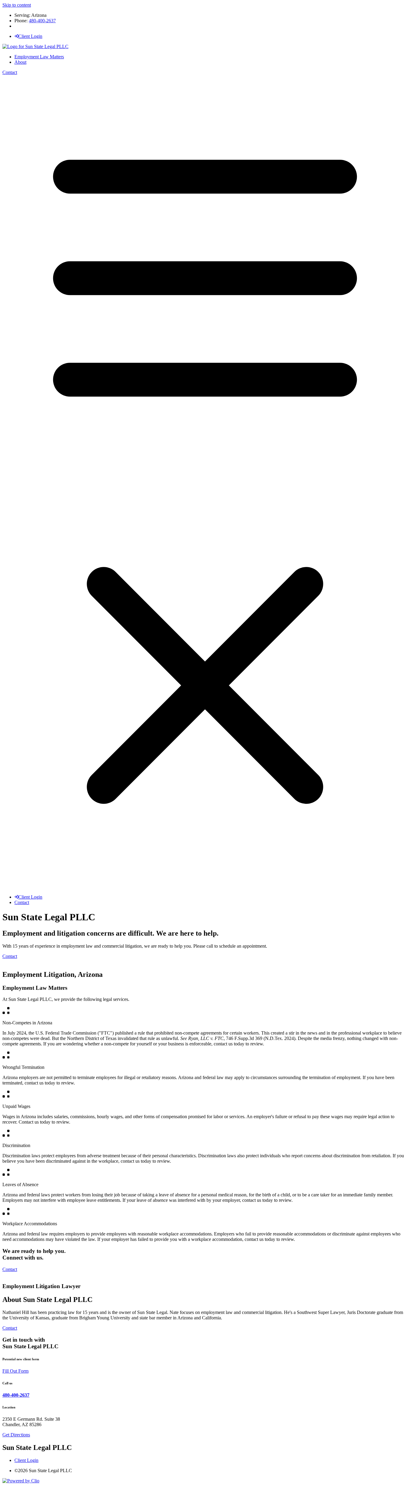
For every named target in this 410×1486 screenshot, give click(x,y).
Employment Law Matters (39, 56)
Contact (9, 72)
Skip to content (16, 5)
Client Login (30, 36)
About (20, 62)
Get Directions (16, 1434)
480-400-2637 (42, 20)
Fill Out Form (15, 1371)
